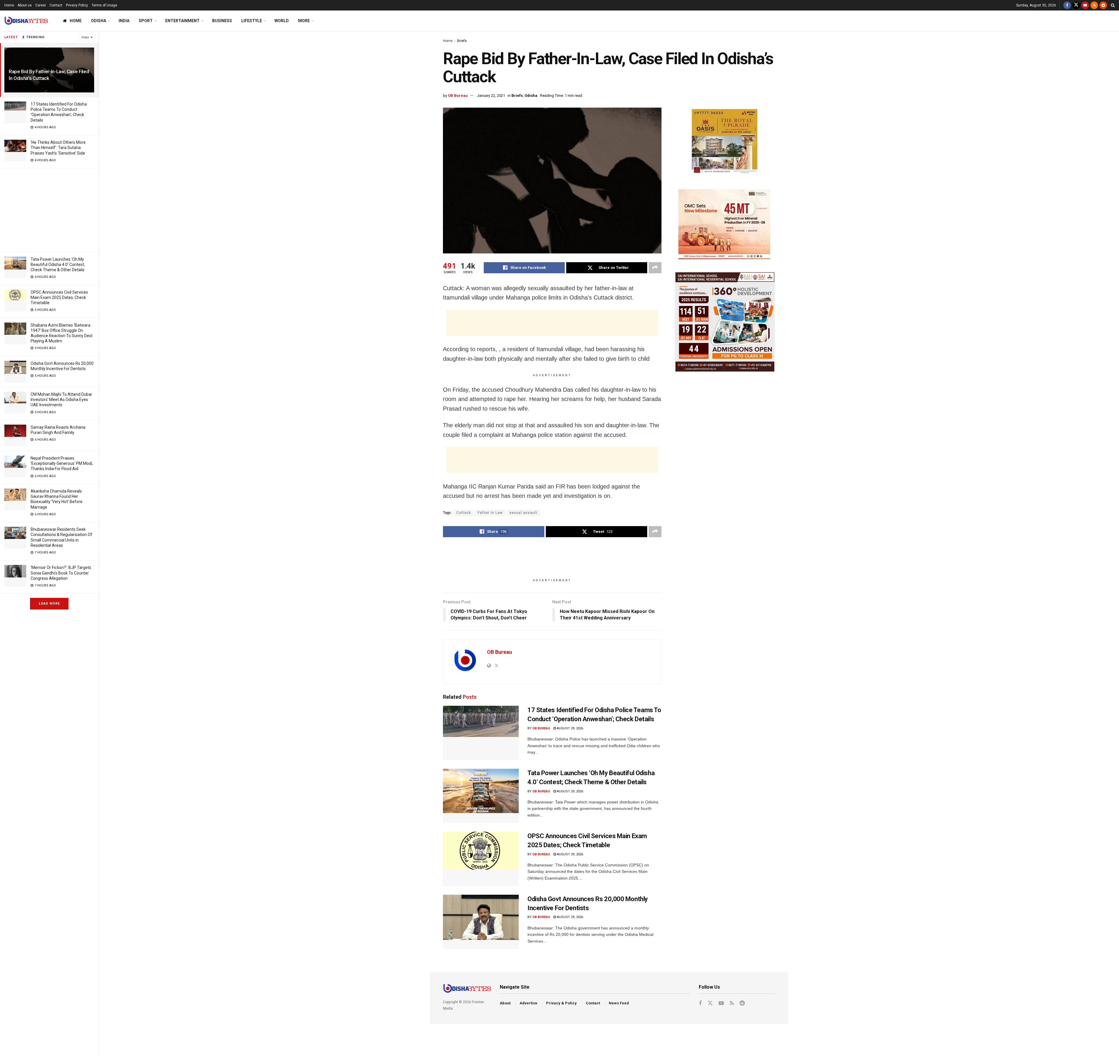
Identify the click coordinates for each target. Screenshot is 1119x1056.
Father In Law (490, 513)
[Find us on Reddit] (1103, 5)
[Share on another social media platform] (655, 267)
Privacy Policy (77, 5)
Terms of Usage (104, 5)
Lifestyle (251, 20)
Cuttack (463, 513)
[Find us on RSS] (1094, 5)
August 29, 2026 (569, 728)
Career (40, 5)
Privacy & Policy (561, 1003)
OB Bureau (458, 95)
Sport (146, 20)
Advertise (528, 1003)
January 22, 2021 (491, 95)
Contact (56, 5)
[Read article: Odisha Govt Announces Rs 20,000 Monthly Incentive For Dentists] (481, 922)
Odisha (98, 20)
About (505, 1003)
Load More (49, 603)
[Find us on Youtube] (1085, 5)
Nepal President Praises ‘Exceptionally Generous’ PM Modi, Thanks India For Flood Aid (62, 463)
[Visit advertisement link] (725, 142)
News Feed (619, 1003)
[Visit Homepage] (26, 21)
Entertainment (182, 20)
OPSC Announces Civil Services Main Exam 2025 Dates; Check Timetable (59, 297)
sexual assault (523, 513)
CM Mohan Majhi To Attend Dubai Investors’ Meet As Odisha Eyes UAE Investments (61, 399)
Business (222, 20)
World (282, 20)
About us (24, 5)
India (124, 20)
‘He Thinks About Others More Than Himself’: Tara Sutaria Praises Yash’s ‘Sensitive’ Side (58, 147)
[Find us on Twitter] (1076, 5)
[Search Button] (1113, 5)
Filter (85, 37)
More (304, 20)
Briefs (462, 41)
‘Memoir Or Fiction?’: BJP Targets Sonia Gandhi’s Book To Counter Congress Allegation (61, 572)
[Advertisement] (49, 209)
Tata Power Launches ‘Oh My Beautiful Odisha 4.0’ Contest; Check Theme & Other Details (58, 264)
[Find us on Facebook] (1067, 5)
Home (9, 5)
